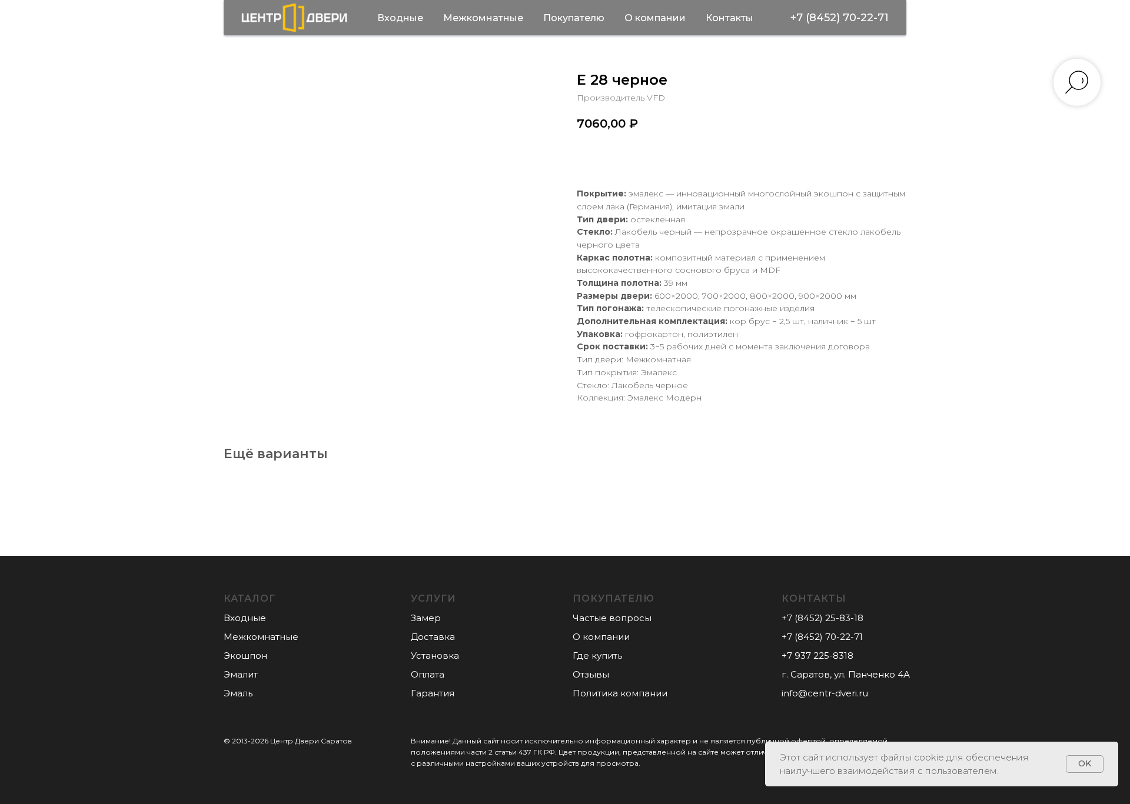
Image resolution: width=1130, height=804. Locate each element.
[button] (425, 618)
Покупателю (573, 18)
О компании (655, 18)
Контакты (729, 18)
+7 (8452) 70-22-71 (839, 17)
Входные (400, 18)
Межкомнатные (483, 18)
